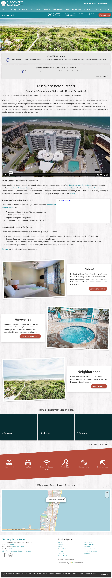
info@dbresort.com (13, 549)
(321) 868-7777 (12, 545)
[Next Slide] (109, 25)
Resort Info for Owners (29, 9)
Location (97, 9)
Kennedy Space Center (22, 188)
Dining (13, 9)
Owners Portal (89, 549)
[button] (54, 15)
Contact (107, 9)
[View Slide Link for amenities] (56, 23)
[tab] (4, 9)
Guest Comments (90, 551)
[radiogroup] (56, 48)
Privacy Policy (89, 545)
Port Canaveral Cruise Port (80, 185)
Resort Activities (73, 9)
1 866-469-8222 (18, 547)
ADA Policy (88, 542)
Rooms (4, 9)
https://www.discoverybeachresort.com (16, 551)
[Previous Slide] (2, 25)
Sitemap (87, 553)
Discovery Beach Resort (13, 539)
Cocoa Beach (70, 188)
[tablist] (56, 9)
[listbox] (83, 15)
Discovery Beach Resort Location (56, 485)
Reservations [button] (8, 15)
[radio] (50, 48)
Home (60, 542)
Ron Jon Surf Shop (95, 188)
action (72, 194)
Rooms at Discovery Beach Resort (56, 409)
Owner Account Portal (53, 9)
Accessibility (62, 555)
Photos (87, 9)
